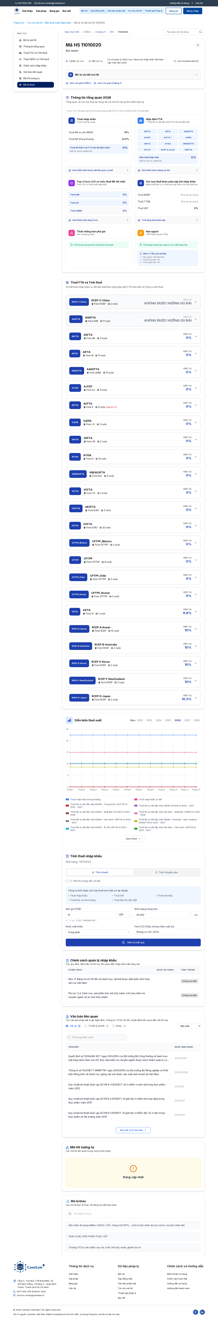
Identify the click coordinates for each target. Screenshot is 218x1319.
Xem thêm (131, 838)
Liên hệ (199, 3)
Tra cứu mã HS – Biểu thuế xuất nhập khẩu (49, 22)
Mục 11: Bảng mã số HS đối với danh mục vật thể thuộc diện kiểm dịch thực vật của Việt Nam (109, 981)
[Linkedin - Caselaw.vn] (202, 1312)
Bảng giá (54, 11)
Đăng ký (173, 11)
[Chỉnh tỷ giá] (97, 920)
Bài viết (67, 11)
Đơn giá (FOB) (73, 909)
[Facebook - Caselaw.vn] (195, 1312)
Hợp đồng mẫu (97, 10)
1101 (112, 32)
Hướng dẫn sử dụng (179, 3)
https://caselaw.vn (56, 1314)
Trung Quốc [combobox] (74, 932)
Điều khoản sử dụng (177, 1274)
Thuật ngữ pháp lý (127, 1293)
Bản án (84, 10)
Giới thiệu (27, 11)
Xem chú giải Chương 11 (110, 83)
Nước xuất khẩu (74, 926)
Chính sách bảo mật (177, 1278)
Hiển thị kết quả (135, 942)
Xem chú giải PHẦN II (80, 83)
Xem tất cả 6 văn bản (131, 1130)
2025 (168, 720)
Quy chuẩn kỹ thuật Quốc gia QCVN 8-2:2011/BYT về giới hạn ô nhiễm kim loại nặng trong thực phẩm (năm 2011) (116, 1100)
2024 (158, 720)
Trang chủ (18, 22)
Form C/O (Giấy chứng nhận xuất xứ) (154, 926)
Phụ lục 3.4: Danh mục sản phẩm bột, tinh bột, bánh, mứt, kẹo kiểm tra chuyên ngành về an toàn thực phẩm (106, 995)
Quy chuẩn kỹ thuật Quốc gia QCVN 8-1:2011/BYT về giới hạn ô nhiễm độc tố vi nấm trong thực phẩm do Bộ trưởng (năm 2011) (116, 1114)
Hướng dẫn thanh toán (178, 1288)
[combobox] (124, 915)
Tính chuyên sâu (168, 872)
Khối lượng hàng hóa (146, 909)
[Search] (200, 31)
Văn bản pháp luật (116, 10)
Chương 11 (100, 32)
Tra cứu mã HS (135, 10)
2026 (178, 720)
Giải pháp (41, 11)
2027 (187, 720)
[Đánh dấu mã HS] (198, 45)
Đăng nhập (193, 11)
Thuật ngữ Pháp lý (153, 10)
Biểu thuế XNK (72, 32)
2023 (149, 720)
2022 (140, 720)
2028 (196, 720)
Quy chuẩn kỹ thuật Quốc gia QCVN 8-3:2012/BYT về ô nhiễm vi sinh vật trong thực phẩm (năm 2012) (116, 1086)
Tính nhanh (101, 872)
